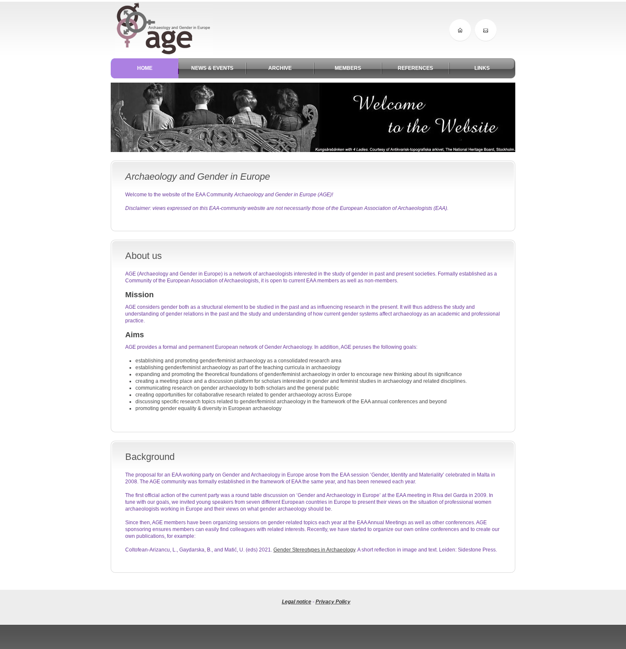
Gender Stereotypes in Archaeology (314, 550)
